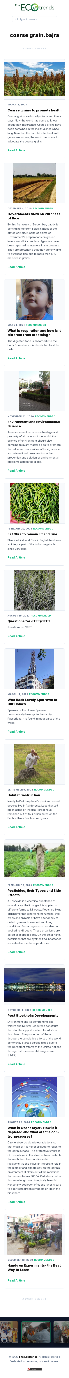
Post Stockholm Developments (33, 1015)
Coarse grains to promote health (34, 110)
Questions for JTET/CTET (29, 621)
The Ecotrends (28, 1356)
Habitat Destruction (24, 795)
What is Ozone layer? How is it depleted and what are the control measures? (33, 1132)
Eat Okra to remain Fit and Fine (32, 534)
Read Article (16, 150)
